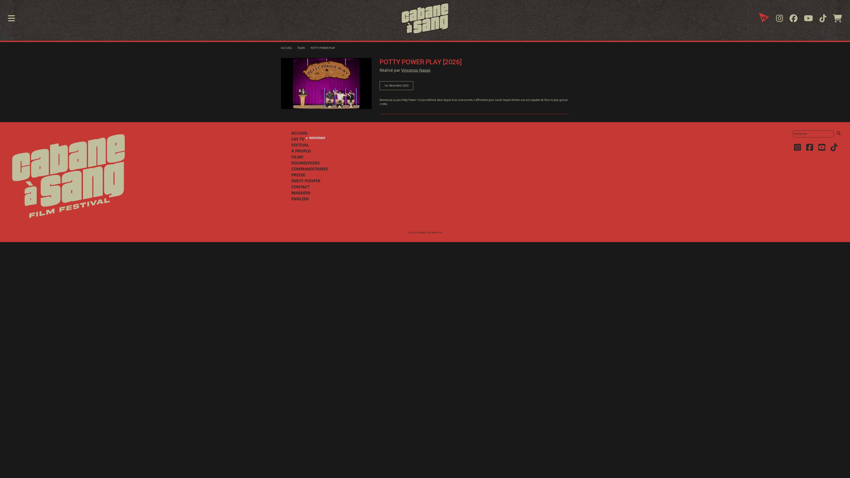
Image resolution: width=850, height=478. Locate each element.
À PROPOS (301, 151)
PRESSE (298, 174)
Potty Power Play (323, 48)
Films (301, 48)
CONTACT (300, 186)
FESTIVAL (300, 145)
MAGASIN (300, 192)
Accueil (286, 48)
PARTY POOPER (306, 180)
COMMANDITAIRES (309, 169)
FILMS (297, 157)
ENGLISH (300, 198)
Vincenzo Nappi (416, 70)
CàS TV (308, 139)
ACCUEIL (299, 133)
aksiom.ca (437, 232)
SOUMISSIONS (305, 163)
